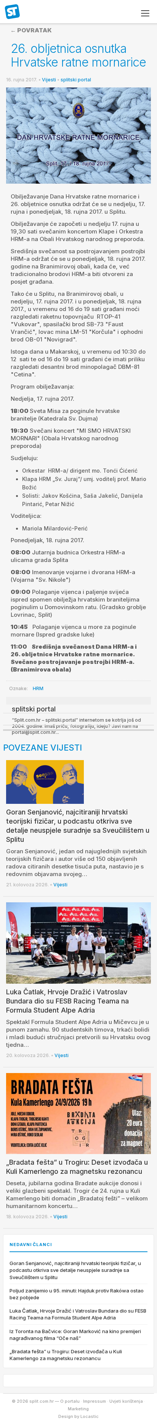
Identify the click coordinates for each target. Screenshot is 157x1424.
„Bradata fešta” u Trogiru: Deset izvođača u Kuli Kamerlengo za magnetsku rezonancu (66, 1354)
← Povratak (31, 30)
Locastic (89, 1416)
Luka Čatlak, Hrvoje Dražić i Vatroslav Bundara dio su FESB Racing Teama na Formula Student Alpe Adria (67, 1001)
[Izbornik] (145, 13)
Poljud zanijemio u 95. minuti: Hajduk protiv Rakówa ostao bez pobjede (77, 1293)
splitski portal (76, 80)
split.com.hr (13, 12)
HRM (38, 688)
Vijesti (49, 80)
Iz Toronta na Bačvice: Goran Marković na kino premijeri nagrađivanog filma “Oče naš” (75, 1334)
